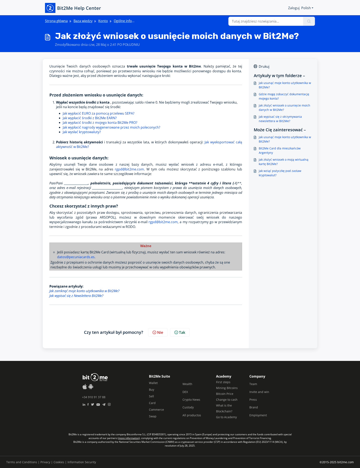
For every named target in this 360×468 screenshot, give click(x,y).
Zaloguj (294, 8)
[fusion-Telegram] (104, 404)
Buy (151, 390)
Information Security (82, 462)
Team (253, 384)
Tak (182, 332)
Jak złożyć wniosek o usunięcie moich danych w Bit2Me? (284, 107)
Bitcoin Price (224, 394)
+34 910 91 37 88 (93, 397)
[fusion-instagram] (109, 404)
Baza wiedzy (83, 21)
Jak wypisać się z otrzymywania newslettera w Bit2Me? (280, 119)
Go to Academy (226, 417)
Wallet (153, 383)
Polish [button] (306, 8)
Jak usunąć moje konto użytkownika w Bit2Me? (285, 85)
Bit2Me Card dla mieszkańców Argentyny (280, 150)
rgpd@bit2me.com (129, 169)
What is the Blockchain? (224, 408)
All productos (191, 415)
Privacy (45, 462)
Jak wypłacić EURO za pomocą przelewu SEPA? (98, 113)
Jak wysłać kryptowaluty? (82, 132)
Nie (160, 332)
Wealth (187, 384)
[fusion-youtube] (98, 404)
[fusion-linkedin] (84, 404)
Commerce (156, 410)
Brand (253, 407)
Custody (188, 407)
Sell (151, 396)
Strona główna (56, 21)
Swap (152, 416)
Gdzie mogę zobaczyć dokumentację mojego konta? (284, 96)
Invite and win (259, 392)
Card (152, 403)
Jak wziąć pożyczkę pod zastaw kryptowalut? (280, 173)
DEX (185, 392)
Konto (103, 21)
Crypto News (191, 400)
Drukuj (264, 66)
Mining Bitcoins (227, 388)
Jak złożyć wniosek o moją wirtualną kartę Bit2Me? (283, 162)
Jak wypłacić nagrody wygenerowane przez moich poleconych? (111, 127)
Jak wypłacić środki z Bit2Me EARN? (90, 118)
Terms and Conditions (21, 462)
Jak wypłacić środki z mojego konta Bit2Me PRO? (100, 122)
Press (253, 400)
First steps (223, 382)
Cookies (59, 462)
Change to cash (227, 400)
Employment (258, 415)
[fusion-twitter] (92, 404)
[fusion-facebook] (88, 404)
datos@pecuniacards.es (76, 257)
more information (129, 438)
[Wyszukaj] (309, 21)
